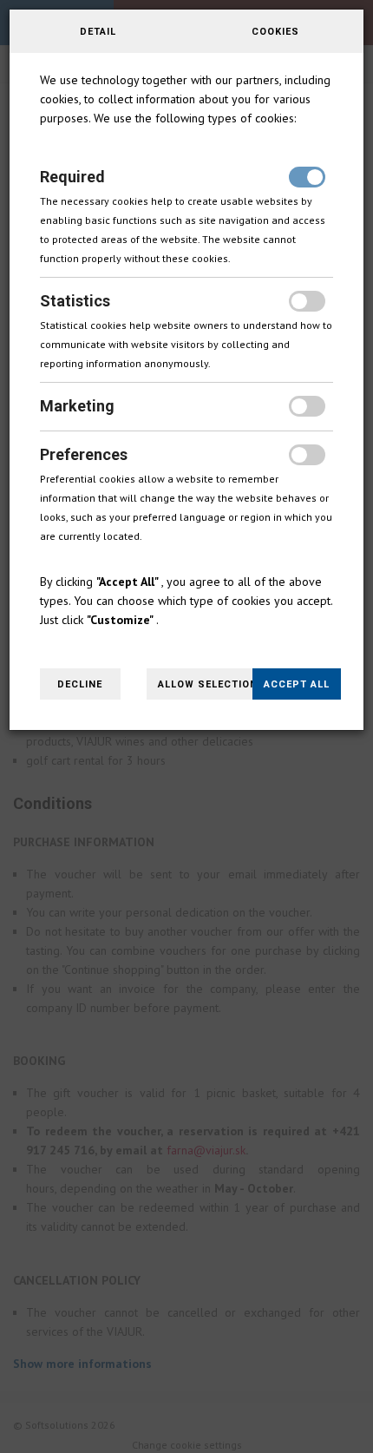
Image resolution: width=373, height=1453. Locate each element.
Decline (79, 684)
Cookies (275, 31)
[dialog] (186, 726)
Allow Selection (208, 684)
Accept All (297, 684)
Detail (98, 31)
